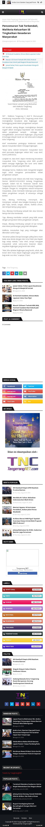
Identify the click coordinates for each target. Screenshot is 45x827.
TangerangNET (22, 822)
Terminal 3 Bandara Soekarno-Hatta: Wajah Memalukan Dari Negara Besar (27, 785)
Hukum (20, 602)
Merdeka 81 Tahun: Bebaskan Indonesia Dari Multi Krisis (24, 499)
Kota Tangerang (13, 19)
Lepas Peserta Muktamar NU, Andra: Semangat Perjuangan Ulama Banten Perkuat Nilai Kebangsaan (27, 721)
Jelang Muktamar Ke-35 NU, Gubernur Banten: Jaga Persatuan (27, 531)
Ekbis (20, 596)
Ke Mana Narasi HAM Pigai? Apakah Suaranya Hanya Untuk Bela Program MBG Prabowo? (27, 521)
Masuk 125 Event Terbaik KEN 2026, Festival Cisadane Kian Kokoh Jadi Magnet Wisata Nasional (26, 307)
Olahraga (20, 621)
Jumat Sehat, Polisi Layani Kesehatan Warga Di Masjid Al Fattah (27, 287)
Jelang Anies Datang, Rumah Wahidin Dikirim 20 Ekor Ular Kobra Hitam (27, 795)
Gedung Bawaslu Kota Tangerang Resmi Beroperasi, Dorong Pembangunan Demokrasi (26, 681)
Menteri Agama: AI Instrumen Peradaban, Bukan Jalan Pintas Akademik (25, 509)
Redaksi (24, 818)
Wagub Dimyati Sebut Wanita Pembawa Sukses (24, 670)
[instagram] (12, 391)
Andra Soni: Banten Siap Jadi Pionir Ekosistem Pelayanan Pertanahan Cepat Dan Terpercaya (26, 732)
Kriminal (20, 609)
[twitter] (33, 386)
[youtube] (33, 391)
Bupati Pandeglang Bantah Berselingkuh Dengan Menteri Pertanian (24, 806)
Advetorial (20, 590)
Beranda (16, 818)
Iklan (30, 818)
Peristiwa (20, 646)
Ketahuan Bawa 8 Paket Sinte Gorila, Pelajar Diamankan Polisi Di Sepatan (27, 752)
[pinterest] (38, 704)
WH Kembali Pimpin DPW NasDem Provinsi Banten (25, 489)
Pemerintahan (20, 634)
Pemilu (20, 640)
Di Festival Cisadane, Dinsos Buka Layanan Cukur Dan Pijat (26, 297)
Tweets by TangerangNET (12, 773)
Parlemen (20, 627)
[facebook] (12, 386)
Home (4, 19)
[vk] (33, 396)
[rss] (33, 401)
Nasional (20, 615)
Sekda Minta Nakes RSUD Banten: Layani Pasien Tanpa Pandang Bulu (26, 743)
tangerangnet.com (10, 41)
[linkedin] (33, 704)
